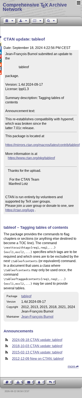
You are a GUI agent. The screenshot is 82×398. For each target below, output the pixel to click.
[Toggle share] (1, 37)
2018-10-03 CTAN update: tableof (37, 346)
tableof (26, 296)
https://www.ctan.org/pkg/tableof (31, 158)
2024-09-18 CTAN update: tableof (37, 340)
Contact (33, 382)
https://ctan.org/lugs (19, 210)
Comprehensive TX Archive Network (35, 7)
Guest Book (11, 382)
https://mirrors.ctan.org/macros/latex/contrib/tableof (42, 145)
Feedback (54, 382)
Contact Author (44, 382)
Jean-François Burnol (37, 316)
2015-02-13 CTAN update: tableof (37, 352)
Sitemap (22, 382)
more (71, 366)
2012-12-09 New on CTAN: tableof (37, 358)
